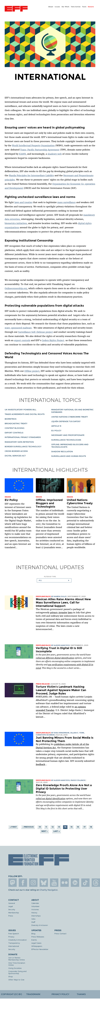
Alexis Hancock (62, 645)
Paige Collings (78, 780)
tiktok (85, 882)
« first (13, 827)
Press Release (43, 684)
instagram (33, 882)
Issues (57, 7)
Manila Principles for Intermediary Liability (31, 175)
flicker (64, 882)
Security (11, 909)
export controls (22, 340)
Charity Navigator (48, 890)
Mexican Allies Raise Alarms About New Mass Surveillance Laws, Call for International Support (63, 602)
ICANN (22, 154)
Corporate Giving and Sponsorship (17, 972)
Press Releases (37, 937)
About (50, 7)
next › (44, 831)
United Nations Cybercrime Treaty (69, 417)
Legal (10, 906)
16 (78, 827)
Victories (35, 909)
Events (34, 940)
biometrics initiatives (16, 223)
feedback (40, 764)
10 (40, 827)
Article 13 (56, 426)
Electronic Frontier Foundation (16, 9)
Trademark (33, 994)
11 (46, 827)
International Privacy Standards (23, 437)
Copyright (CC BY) (11, 994)
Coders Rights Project (53, 340)
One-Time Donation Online (16, 964)
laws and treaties (23, 202)
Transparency (14, 943)
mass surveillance (66, 202)
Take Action (76, 7)
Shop (10, 976)
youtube (54, 882)
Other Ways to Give (16, 980)
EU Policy (56, 430)
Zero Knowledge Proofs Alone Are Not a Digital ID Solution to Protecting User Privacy (64, 788)
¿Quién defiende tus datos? (65, 421)
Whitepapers (36, 946)
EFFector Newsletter (39, 949)
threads (96, 882)
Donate (91, 7)
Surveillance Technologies (66, 440)
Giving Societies (15, 968)
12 (53, 827)
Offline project (31, 371)
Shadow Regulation (62, 451)
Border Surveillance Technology (23, 446)
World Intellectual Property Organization (33, 145)
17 (84, 827)
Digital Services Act (15, 456)
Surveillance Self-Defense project (35, 332)
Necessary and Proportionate (67, 435)
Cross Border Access (16, 451)
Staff (33, 922)
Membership (13, 913)
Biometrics (10, 419)
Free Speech (13, 933)
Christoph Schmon (45, 735)
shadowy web (55, 154)
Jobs (33, 919)
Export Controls (14, 432)
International (13, 946)
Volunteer (35, 906)
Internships (36, 916)
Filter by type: (50, 576)
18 (91, 827)
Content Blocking (14, 428)
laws (70, 612)
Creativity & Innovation (17, 940)
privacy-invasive (58, 612)
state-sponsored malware (18, 327)
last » (56, 831)
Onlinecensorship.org (16, 288)
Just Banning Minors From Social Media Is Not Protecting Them (64, 739)
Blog (33, 933)
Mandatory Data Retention (19, 442)
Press (10, 916)
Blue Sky (44, 882)
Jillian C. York (77, 733)
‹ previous (28, 827)
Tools (84, 7)
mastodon (12, 882)
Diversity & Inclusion (39, 925)
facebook (23, 882)
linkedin (75, 882)
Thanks (81, 994)
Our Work (65, 7)
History (34, 913)
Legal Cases (36, 943)
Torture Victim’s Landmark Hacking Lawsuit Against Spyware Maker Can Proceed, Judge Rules (61, 690)
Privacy (11, 937)
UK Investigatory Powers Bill (20, 409)
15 (71, 827)
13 (59, 827)
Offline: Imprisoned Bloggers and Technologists (49, 503)
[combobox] (54, 580)
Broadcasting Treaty (16, 423)
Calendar (35, 903)
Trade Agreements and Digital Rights (25, 414)
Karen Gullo (60, 596)
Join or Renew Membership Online (16, 959)
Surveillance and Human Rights (68, 456)
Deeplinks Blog (43, 596)
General (11, 903)
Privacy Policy (60, 994)
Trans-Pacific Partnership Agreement (39, 149)
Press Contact (60, 933)
